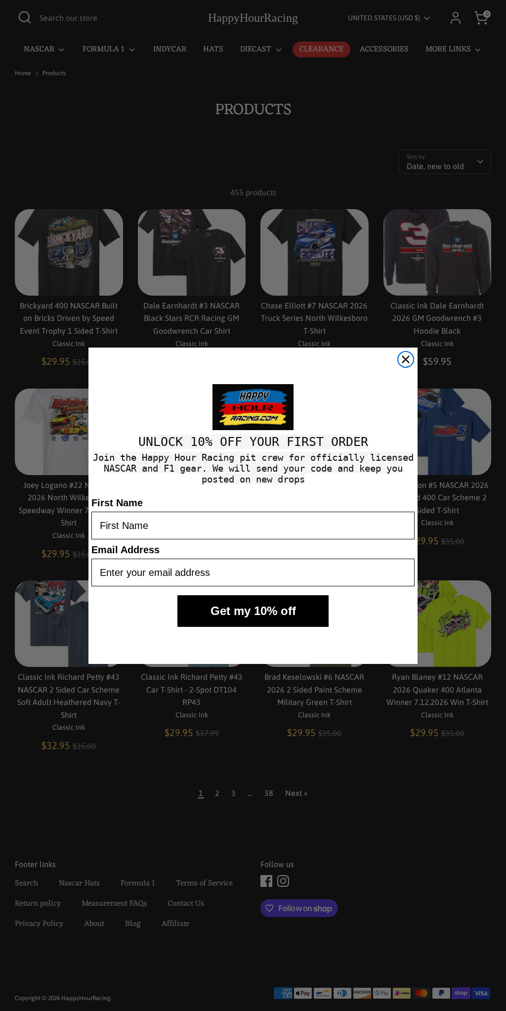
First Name (117, 502)
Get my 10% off (253, 610)
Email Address (125, 549)
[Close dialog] (406, 359)
